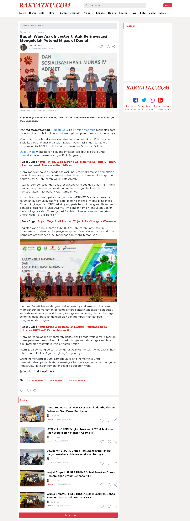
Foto (143, 13)
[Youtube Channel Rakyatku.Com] (160, 100)
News (22, 13)
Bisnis (32, 13)
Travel (133, 13)
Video (152, 13)
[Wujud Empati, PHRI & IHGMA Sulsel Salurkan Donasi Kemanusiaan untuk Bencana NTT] (32, 478)
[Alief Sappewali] (23, 47)
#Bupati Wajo (56, 380)
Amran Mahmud (85, 130)
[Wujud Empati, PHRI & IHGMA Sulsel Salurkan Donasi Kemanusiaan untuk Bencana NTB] (32, 500)
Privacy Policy (164, 109)
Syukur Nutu (55, 437)
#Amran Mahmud (77, 380)
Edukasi (100, 13)
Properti (88, 13)
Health (112, 13)
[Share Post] (113, 47)
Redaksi (130, 106)
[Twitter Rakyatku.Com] (144, 100)
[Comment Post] (109, 420)
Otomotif (75, 13)
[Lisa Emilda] (48, 416)
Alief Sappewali (36, 45)
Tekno (51, 13)
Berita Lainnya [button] (69, 515)
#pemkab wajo (36, 380)
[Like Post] (101, 47)
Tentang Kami (144, 106)
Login (168, 5)
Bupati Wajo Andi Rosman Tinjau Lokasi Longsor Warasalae (77, 221)
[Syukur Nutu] (48, 437)
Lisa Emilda (55, 416)
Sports (123, 13)
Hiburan (62, 13)
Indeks (162, 13)
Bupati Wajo (60, 130)
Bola (41, 13)
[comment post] (108, 47)
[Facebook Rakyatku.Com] (135, 100)
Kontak (137, 109)
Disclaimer (149, 109)
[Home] (45, 5)
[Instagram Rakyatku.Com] (152, 100)
